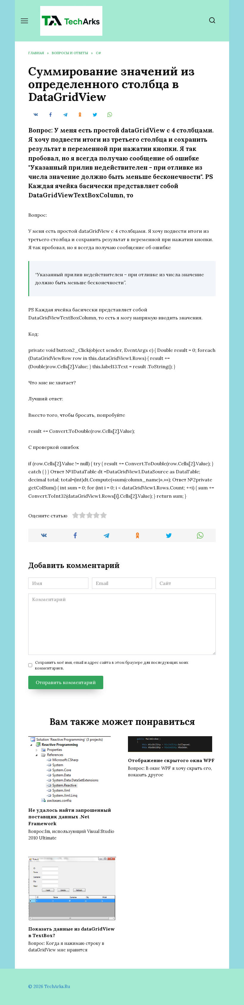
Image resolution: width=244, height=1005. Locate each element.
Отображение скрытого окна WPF (171, 760)
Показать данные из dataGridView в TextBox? (71, 932)
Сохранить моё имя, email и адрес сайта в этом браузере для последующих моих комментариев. (111, 665)
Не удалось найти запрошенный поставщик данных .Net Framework (69, 816)
